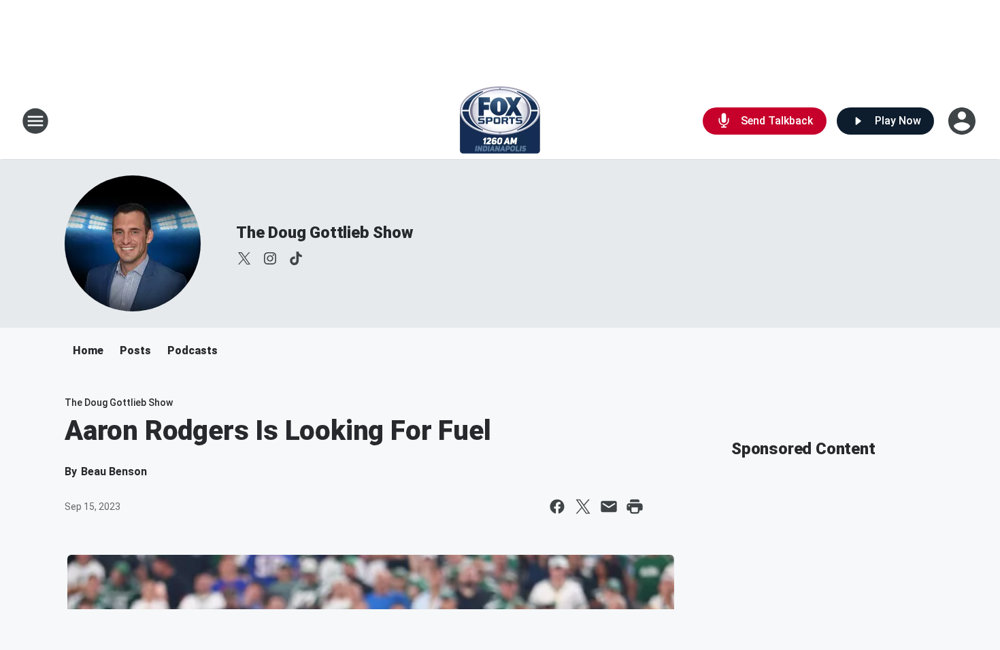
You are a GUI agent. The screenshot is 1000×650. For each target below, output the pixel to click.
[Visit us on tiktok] (296, 258)
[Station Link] (500, 121)
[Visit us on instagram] (270, 258)
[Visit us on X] (244, 258)
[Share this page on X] (583, 506)
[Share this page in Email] (608, 506)
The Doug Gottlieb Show (324, 232)
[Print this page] (634, 506)
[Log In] (963, 121)
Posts (135, 350)
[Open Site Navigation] (35, 121)
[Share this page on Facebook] (557, 506)
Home (88, 350)
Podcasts (192, 350)
